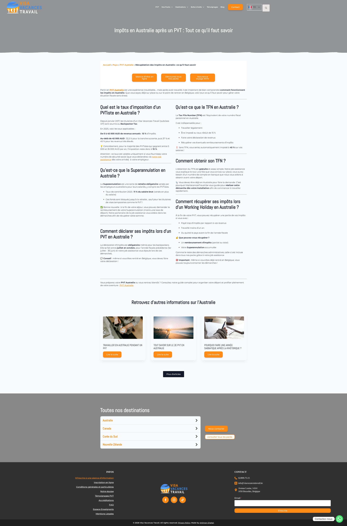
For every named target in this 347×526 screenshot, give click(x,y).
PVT (157, 7)
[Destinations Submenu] (187, 7)
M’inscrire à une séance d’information (94, 478)
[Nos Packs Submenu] (172, 7)
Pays (115, 65)
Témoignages (212, 7)
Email (238, 498)
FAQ (111, 505)
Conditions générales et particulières (95, 487)
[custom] (182, 500)
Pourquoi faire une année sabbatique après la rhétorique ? (222, 347)
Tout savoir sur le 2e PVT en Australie (169, 347)
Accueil (107, 65)
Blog (222, 7)
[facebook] (165, 500)
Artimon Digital (207, 523)
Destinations (180, 7)
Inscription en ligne (104, 482)
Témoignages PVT (104, 496)
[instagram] (174, 500)
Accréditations (106, 500)
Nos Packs (166, 7)
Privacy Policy (184, 523)
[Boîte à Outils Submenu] (203, 7)
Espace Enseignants (103, 509)
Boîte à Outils (196, 7)
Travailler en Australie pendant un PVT (122, 347)
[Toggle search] (266, 8)
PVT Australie (126, 65)
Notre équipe (107, 491)
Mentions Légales (105, 513)
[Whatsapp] (339, 519)
